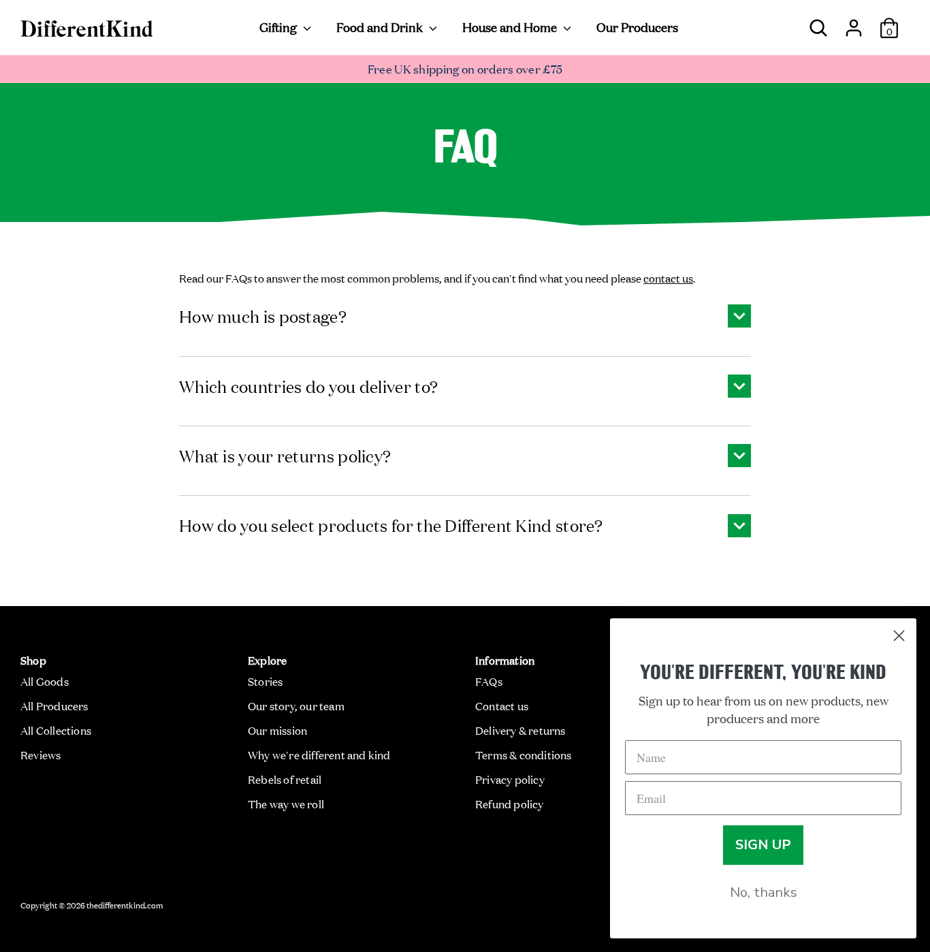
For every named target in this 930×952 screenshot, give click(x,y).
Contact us (501, 705)
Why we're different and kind (319, 754)
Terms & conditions (523, 754)
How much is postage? (263, 315)
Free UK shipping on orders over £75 (465, 68)
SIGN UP (763, 845)
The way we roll (286, 803)
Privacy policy (510, 779)
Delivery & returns (520, 730)
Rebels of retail (284, 779)
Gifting (279, 26)
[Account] (853, 22)
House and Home (511, 26)
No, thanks (763, 892)
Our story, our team (296, 705)
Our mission (277, 730)
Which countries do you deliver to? (308, 386)
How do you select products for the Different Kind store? (391, 524)
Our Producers (637, 26)
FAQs (488, 680)
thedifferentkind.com (124, 904)
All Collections (55, 730)
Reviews (40, 754)
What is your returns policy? (285, 455)
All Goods (44, 680)
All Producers (54, 705)
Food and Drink (381, 26)
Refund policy (509, 803)
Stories (265, 680)
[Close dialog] (899, 636)
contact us (668, 277)
